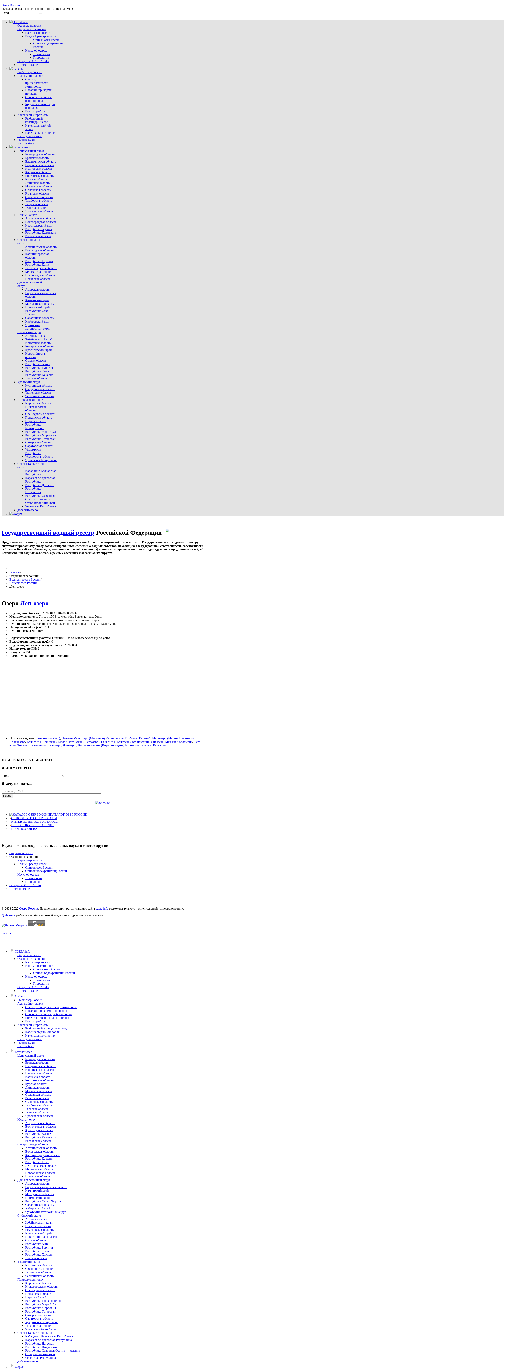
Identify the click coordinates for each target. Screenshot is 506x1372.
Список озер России (23, 583)
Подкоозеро (17, 741)
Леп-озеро (34, 603)
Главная (14, 572)
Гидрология (33, 881)
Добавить (9, 915)
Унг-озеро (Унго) (48, 738)
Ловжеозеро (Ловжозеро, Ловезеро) (52, 745)
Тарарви (145, 745)
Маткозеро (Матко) (165, 738)
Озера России (11, 5)
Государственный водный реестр (48, 532)
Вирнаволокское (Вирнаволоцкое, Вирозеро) (108, 745)
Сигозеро (157, 741)
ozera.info (102, 908)
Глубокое (131, 738)
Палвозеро (186, 738)
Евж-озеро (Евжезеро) (42, 741)
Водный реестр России (25, 579)
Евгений (145, 738)
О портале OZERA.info (25, 885)
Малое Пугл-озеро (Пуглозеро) (78, 741)
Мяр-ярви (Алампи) (178, 741)
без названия (115, 738)
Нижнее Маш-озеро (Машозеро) (83, 738)
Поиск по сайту (20, 888)
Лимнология (33, 878)
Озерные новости (21, 853)
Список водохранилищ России (46, 871)
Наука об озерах (28, 874)
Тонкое (22, 745)
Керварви (159, 745)
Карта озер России (29, 860)
